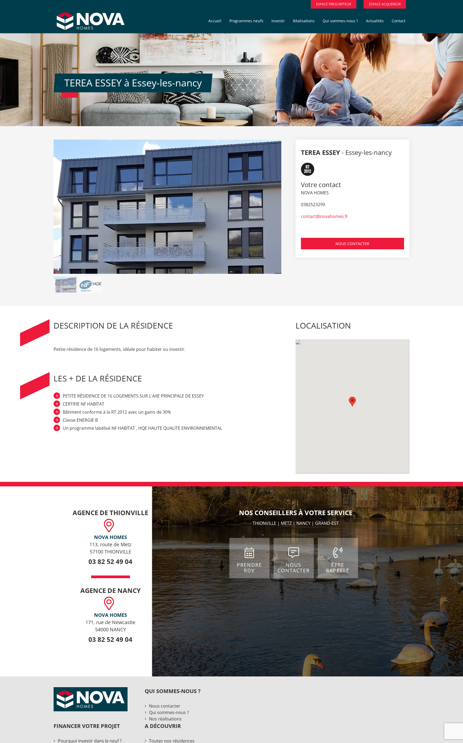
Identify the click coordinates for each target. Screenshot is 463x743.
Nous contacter (164, 706)
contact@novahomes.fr (324, 216)
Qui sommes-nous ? (169, 712)
